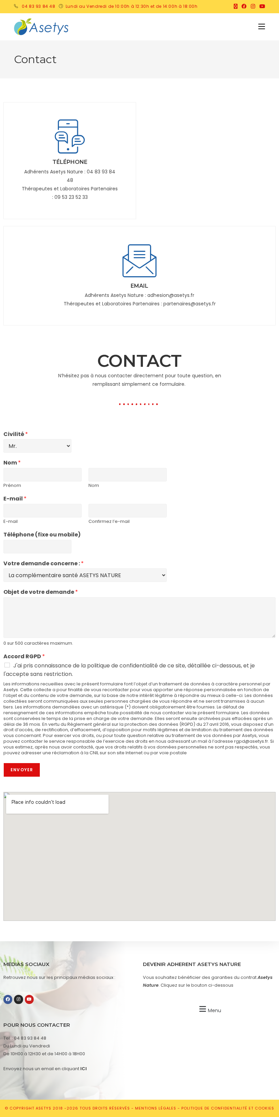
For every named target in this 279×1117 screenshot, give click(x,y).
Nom (12, 463)
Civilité (15, 434)
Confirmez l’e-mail (109, 522)
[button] (209, 1009)
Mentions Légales (156, 1108)
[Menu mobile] (261, 27)
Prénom (12, 486)
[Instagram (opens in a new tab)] (253, 6)
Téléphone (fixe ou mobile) (42, 534)
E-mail (15, 499)
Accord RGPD (24, 656)
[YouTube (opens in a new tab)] (261, 6)
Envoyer (22, 770)
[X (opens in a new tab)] (236, 6)
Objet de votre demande (40, 592)
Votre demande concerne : (43, 563)
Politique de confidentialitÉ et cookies (227, 1108)
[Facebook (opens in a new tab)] (244, 6)
